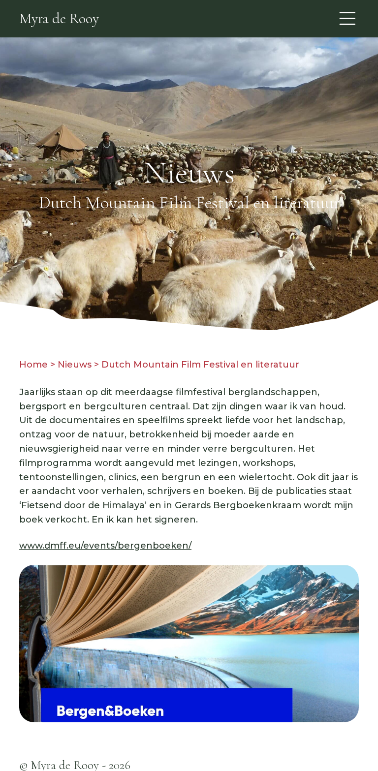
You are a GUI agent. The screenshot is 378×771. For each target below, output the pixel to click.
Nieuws (75, 364)
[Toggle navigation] (347, 19)
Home (33, 364)
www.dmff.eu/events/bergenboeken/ (105, 545)
